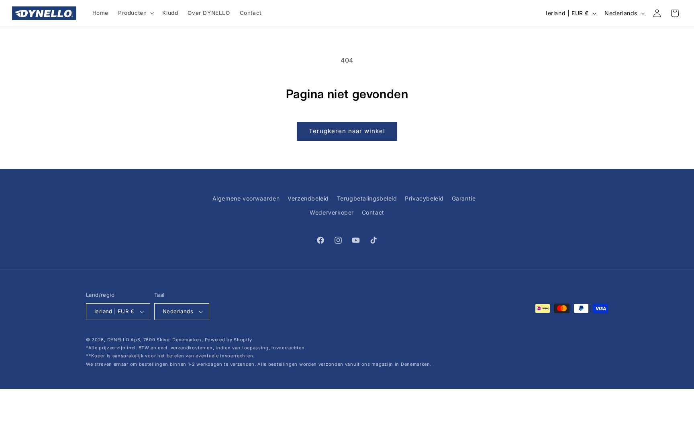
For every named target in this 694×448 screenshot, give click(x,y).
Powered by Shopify (229, 340)
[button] (135, 13)
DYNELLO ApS (124, 340)
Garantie (464, 198)
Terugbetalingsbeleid (367, 198)
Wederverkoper (332, 212)
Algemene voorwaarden (246, 198)
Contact (373, 212)
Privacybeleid (424, 198)
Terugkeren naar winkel (347, 131)
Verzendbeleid (308, 198)
